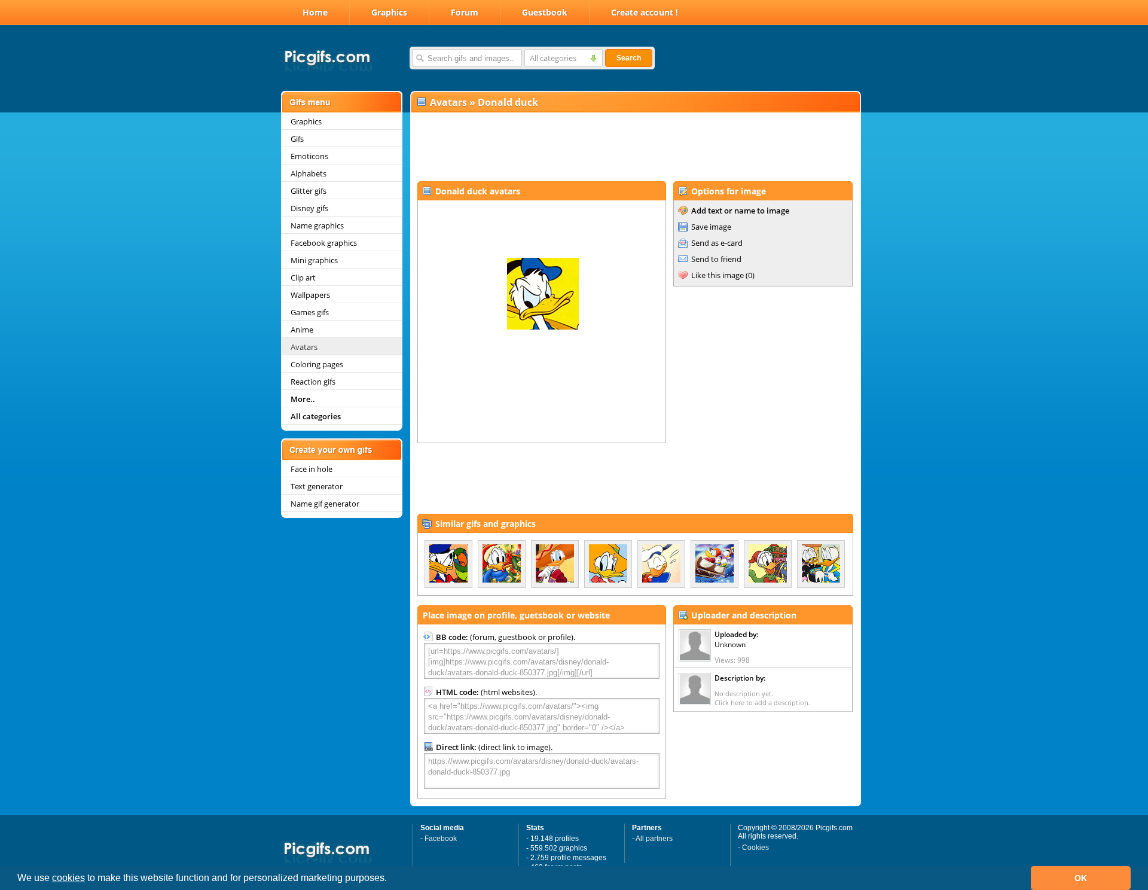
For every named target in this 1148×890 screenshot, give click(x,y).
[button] (391, 879)
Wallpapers (310, 294)
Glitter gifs (308, 190)
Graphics (389, 12)
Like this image (717, 275)
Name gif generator (325, 503)
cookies (68, 878)
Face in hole (311, 469)
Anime (302, 329)
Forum (464, 12)
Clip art (303, 277)
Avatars (304, 347)
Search (628, 58)
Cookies (755, 847)
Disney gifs (309, 208)
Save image (711, 226)
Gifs (297, 138)
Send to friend (716, 259)
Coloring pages (317, 364)
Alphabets (308, 173)
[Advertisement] (635, 147)
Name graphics (317, 225)
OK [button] (1080, 878)
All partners (654, 838)
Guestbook (544, 12)
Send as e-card (717, 242)
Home (315, 12)
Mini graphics (314, 260)
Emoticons (309, 156)
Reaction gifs (313, 381)
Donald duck (508, 102)
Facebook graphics (324, 242)
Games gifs (310, 312)
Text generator (317, 486)
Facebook (441, 838)
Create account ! (644, 12)
